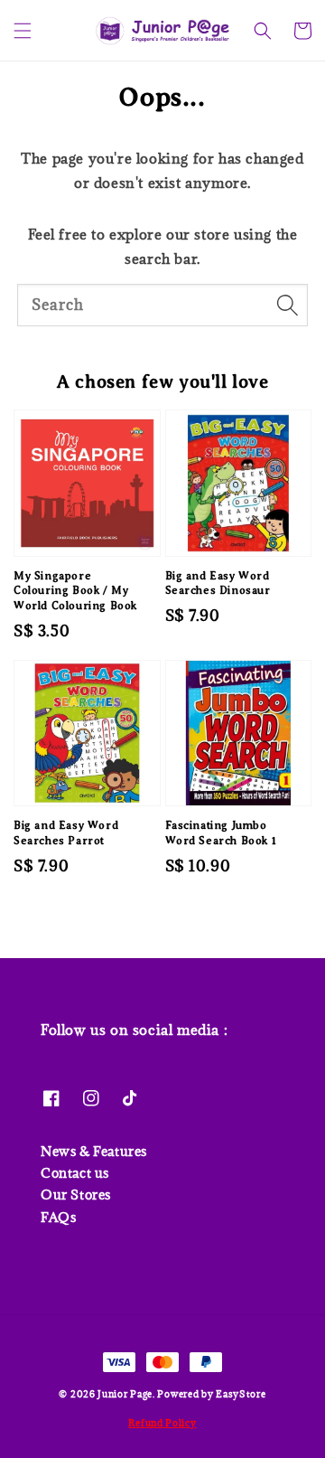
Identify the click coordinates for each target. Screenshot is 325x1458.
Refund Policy (162, 1422)
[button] (22, 31)
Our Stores (76, 1194)
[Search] (287, 305)
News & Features (94, 1151)
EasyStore (240, 1393)
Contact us (75, 1172)
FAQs (58, 1217)
